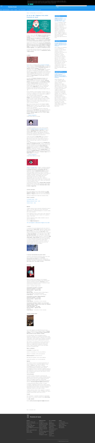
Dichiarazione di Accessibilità (52, 430)
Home (28, 12)
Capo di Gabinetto (42, 426)
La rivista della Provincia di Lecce (34, 9)
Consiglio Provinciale (43, 423)
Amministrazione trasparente (52, 426)
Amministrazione (6, 9)
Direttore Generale (43, 425)
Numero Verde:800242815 (32, 430)
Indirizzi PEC (29, 431)
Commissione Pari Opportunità (42, 433)
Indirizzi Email (29, 432)
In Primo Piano (33, 12)
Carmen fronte (30, 202)
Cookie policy (51, 435)
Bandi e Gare (51, 427)
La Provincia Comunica (59, 71)
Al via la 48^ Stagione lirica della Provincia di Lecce (37, 16)
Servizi (12, 9)
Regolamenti (51, 423)
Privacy (50, 434)
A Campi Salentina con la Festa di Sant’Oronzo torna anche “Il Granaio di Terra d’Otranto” (61, 44)
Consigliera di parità (43, 434)
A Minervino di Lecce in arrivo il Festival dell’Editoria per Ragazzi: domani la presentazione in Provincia (61, 75)
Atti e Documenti (22, 9)
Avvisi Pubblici (62, 424)
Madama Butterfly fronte (32, 201)
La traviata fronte (30, 199)
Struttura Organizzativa (44, 431)
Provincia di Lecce (12, 7)
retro (36, 199)
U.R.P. (28, 428)
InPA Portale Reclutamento (61, 427)
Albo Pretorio (51, 424)
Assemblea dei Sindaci (43, 424)
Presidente (41, 421)
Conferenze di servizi (53, 428)
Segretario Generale (43, 427)
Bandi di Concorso (62, 425)
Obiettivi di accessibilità (51, 433)
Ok (28, 4)
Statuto (50, 421)
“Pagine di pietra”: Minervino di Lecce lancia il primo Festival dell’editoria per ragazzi (60, 19)
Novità (16, 9)
